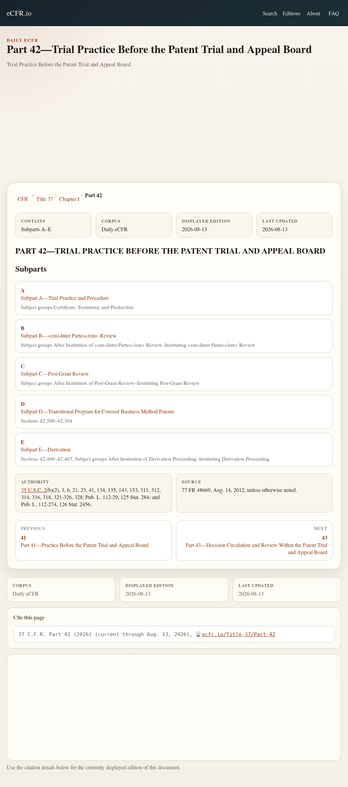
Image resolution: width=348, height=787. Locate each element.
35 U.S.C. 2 (34, 489)
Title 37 (44, 198)
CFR (23, 198)
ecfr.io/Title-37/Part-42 (238, 634)
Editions (291, 13)
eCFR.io (19, 13)
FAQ (334, 13)
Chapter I (69, 198)
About (313, 13)
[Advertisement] (174, 131)
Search (270, 13)
